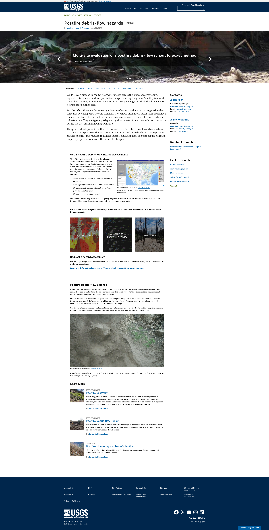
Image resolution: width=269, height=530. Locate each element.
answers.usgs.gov (198, 522)
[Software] (149, 234)
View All (173, 186)
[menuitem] (128, 7)
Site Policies (117, 488)
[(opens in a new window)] (176, 511)
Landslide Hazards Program (77, 15)
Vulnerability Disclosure (121, 494)
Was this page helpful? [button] (250, 528)
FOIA (90, 488)
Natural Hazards (177, 165)
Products (138, 8)
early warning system (179, 169)
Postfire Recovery (96, 392)
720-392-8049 (183, 131)
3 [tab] (133, 78)
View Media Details (144, 188)
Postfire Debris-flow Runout (102, 420)
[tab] (70, 88)
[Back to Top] (261, 522)
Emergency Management (189, 495)
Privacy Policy (141, 488)
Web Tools (127, 88)
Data (90, 88)
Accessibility (69, 488)
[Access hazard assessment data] (117, 234)
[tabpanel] (134, 57)
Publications (114, 88)
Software (138, 88)
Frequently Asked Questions (193, 5)
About (165, 8)
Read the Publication (83, 62)
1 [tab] (127, 78)
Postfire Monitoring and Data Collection (110, 446)
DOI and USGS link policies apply (191, 489)
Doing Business (166, 494)
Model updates (176, 173)
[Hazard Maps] (84, 234)
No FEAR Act (69, 494)
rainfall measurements (179, 181)
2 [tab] (130, 78)
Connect (156, 8)
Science (128, 8)
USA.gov (91, 494)
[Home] (73, 10)
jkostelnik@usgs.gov (184, 129)
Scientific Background (179, 177)
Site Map (163, 488)
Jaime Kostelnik (179, 119)
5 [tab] (139, 78)
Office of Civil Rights (72, 501)
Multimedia (100, 88)
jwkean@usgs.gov (183, 109)
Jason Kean (176, 99)
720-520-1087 (183, 111)
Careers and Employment (141, 495)
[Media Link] (140, 173)
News (147, 8)
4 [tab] (136, 78)
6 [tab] (142, 78)
